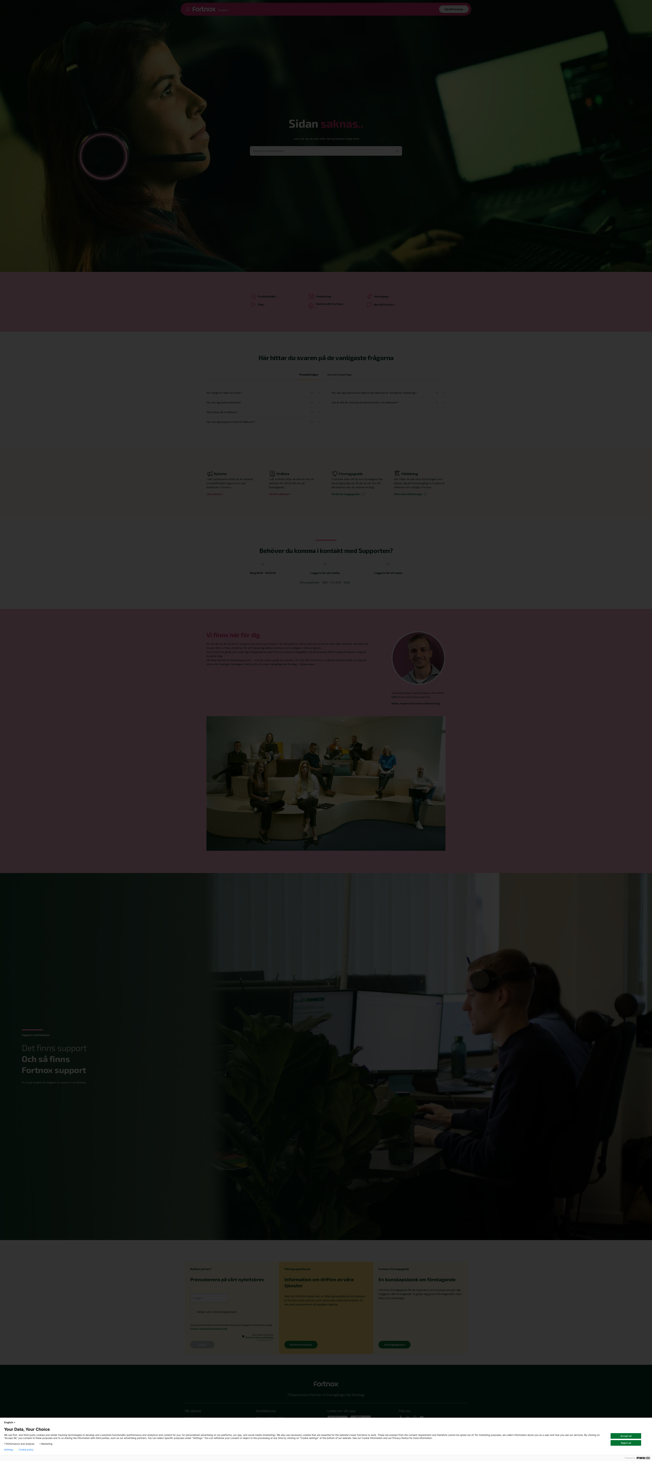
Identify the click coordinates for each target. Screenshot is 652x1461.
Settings (8, 1449)
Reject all (626, 1442)
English (8, 1422)
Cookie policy (26, 1449)
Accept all (625, 1435)
